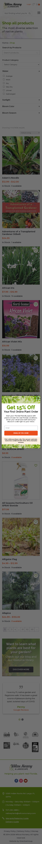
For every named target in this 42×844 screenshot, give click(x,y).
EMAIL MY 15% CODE (21, 433)
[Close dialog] (38, 398)
